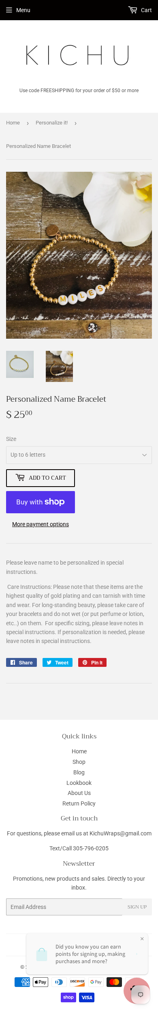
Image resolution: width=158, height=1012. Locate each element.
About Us (79, 793)
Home (13, 123)
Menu (23, 10)
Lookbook (79, 783)
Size (11, 439)
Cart (146, 10)
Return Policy (79, 803)
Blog (79, 772)
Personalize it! (52, 123)
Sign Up (137, 907)
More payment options (40, 524)
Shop (79, 762)
